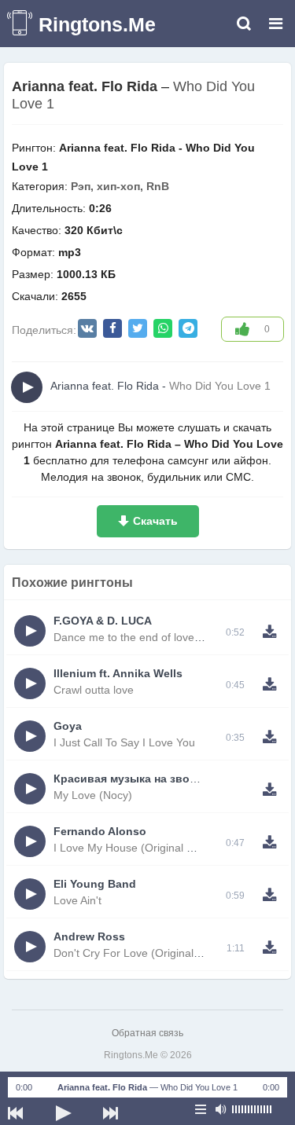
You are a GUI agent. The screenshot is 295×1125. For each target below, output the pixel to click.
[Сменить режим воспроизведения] (200, 1109)
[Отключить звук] (220, 1109)
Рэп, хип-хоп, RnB (120, 186)
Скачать (155, 521)
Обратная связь (147, 1033)
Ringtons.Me (97, 24)
